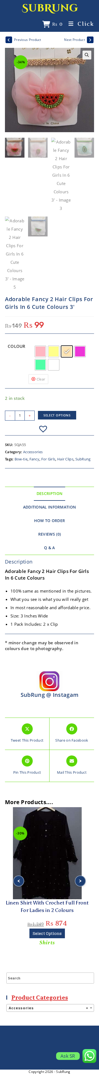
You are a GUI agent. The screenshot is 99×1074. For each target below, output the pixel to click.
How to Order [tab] (49, 520)
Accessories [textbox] (48, 1008)
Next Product (74, 39)
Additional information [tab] (49, 507)
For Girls (48, 459)
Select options (57, 415)
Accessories (33, 451)
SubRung (50, 8)
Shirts (47, 942)
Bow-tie (21, 459)
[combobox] (50, 1008)
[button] (86, 55)
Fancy (34, 459)
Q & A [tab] (49, 547)
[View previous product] (9, 40)
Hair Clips (65, 459)
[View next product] (90, 40)
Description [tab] (49, 493)
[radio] (40, 351)
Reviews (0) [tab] (49, 534)
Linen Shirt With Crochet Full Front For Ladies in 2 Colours (47, 906)
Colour (17, 346)
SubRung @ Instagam (49, 694)
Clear (41, 379)
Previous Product (27, 39)
